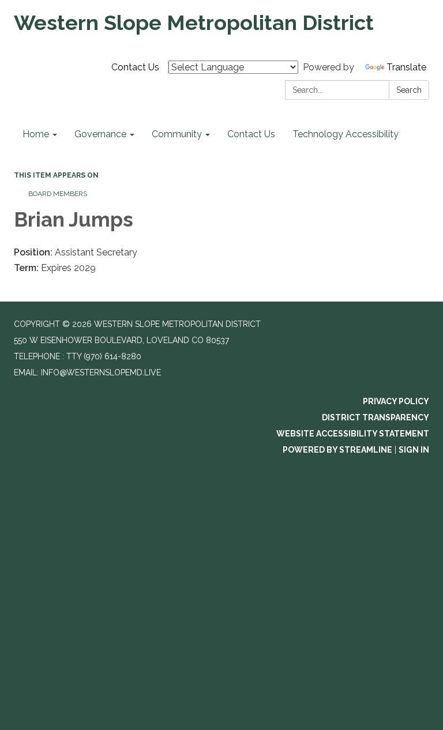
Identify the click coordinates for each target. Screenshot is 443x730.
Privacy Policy (396, 401)
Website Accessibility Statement (352, 433)
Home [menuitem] (35, 134)
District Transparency (375, 417)
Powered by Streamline (337, 449)
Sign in (414, 449)
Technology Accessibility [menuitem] (345, 134)
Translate (406, 67)
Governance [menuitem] (100, 134)
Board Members (57, 194)
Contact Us (135, 67)
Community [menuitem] (177, 134)
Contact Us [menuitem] (251, 134)
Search (409, 90)
